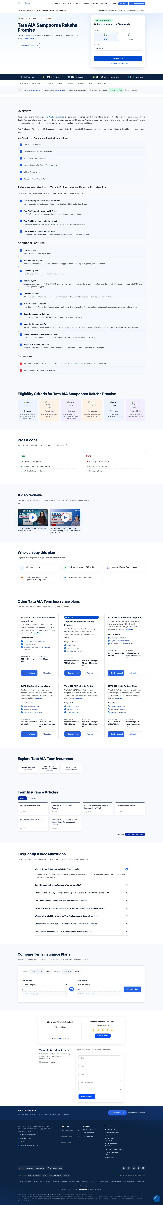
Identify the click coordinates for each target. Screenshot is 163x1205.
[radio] (106, 36)
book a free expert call (120, 63)
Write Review (94, 1182)
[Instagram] (134, 1168)
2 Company (81, 980)
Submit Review (102, 1036)
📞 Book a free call (29, 673)
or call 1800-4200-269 (136, 1113)
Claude (123, 10)
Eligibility (70, 83)
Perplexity (133, 10)
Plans (77, 971)
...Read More (28, 38)
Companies (68, 971)
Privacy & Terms (74, 1182)
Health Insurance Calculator (111, 1145)
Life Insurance (88, 1136)
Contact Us (55, 1182)
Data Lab (85, 1182)
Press (21, 1182)
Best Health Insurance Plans (112, 1134)
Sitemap (64, 1182)
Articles (85, 4)
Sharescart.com (116, 1182)
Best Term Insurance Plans (112, 1153)
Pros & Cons (36, 83)
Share (142, 10)
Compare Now (132, 989)
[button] (33, 517)
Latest (22, 798)
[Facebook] (124, 1168)
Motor (77, 4)
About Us (28, 1182)
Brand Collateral (44, 1182)
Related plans (101, 83)
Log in (114, 4)
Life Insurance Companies (114, 1149)
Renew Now (79, 1186)
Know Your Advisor (129, 1182)
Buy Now (123, 4)
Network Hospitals (111, 1129)
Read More (37, 633)
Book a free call (138, 4)
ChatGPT (114, 10)
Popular (33, 798)
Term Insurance (88, 1133)
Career (35, 1182)
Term (70, 4)
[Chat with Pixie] (156, 1198)
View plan (47, 673)
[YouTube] (138, 1168)
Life (64, 4)
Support (94, 4)
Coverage (49, 83)
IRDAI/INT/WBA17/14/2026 (56, 1194)
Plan (24, 989)
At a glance (24, 83)
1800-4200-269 (25, 1138)
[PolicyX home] (26, 4)
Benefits (81, 83)
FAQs (90, 83)
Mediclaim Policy (111, 1158)
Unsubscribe (104, 1182)
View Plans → (118, 58)
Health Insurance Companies (111, 1139)
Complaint (140, 1182)
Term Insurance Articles (135, 834)
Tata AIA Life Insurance (54, 117)
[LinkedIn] (143, 1168)
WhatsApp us (25, 1142)
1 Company (27, 980)
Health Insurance (89, 1129)
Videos (59, 83)
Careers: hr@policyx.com (29, 1145)
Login (86, 1186)
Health (57, 4)
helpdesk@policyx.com (28, 1134)
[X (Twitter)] (129, 1168)
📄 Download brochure (29, 45)
